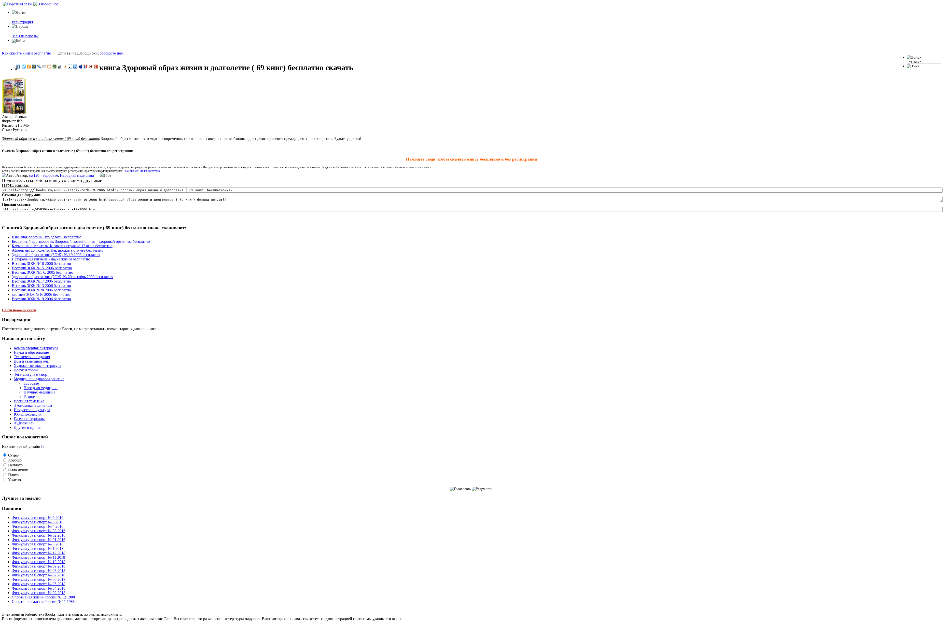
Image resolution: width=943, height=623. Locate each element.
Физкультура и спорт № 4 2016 (37, 526)
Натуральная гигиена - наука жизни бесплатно (51, 259)
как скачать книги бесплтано (142, 171)
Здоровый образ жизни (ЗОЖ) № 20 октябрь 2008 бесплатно (62, 277)
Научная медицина (39, 392)
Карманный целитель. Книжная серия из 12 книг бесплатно (62, 246)
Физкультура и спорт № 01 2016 (38, 540)
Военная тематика (29, 401)
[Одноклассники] (28, 66)
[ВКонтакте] (18, 66)
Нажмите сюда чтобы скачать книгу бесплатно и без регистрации (471, 159)
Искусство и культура (32, 410)
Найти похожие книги (19, 310)
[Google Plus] (95, 66)
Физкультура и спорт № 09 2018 (38, 566)
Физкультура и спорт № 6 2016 (37, 517)
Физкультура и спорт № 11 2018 (38, 557)
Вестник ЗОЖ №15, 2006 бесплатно (42, 268)
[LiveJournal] (39, 66)
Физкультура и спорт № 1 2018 (37, 548)
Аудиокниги (24, 423)
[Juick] (65, 66)
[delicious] (59, 66)
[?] (43, 446)
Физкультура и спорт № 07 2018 (38, 575)
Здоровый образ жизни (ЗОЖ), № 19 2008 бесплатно (56, 255)
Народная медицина (77, 175)
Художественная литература (37, 366)
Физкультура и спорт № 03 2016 (38, 531)
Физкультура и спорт (31, 374)
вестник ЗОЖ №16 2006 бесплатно (41, 294)
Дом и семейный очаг (32, 361)
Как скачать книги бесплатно (26, 53)
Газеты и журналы (29, 419)
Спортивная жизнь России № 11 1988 (43, 601)
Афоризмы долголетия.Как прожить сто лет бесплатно (57, 250)
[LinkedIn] (75, 66)
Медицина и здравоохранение (39, 379)
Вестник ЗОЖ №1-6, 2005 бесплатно (42, 272)
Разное (29, 396)
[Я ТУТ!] (85, 66)
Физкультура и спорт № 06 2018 (38, 579)
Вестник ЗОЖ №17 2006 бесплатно (41, 281)
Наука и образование (31, 352)
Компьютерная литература (36, 348)
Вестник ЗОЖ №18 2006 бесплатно (41, 263)
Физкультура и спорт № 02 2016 (38, 535)
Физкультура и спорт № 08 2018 (38, 571)
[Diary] (90, 66)
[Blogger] (49, 66)
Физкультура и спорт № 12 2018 (38, 553)
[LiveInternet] (70, 66)
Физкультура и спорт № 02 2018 (38, 593)
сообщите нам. (112, 53)
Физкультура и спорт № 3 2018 (37, 544)
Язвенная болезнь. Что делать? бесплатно (46, 237)
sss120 (34, 175)
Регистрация (22, 22)
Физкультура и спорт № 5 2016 (37, 522)
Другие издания (27, 427)
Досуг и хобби (26, 370)
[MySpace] (80, 66)
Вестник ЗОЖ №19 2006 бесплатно (41, 299)
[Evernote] (54, 66)
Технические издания (32, 357)
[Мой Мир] (34, 66)
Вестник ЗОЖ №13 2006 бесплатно (41, 286)
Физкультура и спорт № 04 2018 (38, 588)
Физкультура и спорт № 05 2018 (38, 584)
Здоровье (50, 175)
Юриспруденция (28, 414)
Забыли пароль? (25, 36)
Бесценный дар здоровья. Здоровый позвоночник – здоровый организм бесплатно (81, 241)
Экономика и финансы (33, 405)
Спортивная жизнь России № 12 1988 (43, 597)
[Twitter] (23, 66)
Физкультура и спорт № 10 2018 (38, 562)
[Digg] (44, 66)
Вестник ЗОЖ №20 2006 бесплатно (41, 290)
